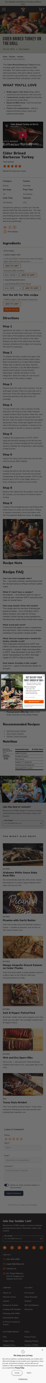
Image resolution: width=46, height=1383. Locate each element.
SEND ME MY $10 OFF (34, 701)
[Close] (43, 1350)
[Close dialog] (43, 676)
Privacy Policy (19, 1368)
